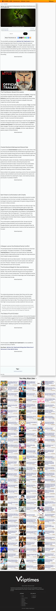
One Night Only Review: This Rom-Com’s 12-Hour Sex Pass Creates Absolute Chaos (31, 411)
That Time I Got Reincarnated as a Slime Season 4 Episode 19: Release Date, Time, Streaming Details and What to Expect (13, 479)
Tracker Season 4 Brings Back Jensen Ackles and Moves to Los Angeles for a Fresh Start (50, 406)
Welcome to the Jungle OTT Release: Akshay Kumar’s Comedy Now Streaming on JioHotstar (50, 457)
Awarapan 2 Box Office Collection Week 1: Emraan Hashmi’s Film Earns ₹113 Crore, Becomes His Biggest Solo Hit (13, 451)
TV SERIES (16, 407)
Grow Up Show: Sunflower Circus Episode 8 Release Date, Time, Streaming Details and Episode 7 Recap (13, 382)
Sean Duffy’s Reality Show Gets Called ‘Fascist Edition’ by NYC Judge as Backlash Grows (13, 543)
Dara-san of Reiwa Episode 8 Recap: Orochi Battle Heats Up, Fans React (31, 480)
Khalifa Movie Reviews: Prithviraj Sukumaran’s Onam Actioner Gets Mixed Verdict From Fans (13, 566)
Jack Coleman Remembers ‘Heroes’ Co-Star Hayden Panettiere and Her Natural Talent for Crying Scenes (13, 555)
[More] (30, 37)
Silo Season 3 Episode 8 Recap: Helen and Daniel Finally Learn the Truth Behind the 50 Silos (31, 503)
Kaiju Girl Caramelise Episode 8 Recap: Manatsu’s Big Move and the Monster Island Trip (13, 486)
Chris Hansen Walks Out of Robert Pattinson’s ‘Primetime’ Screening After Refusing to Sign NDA (50, 394)
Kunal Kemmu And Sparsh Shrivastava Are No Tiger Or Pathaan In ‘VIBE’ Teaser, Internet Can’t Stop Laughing (50, 411)
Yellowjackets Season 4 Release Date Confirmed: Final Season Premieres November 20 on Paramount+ (31, 508)
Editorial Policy (24, 602)
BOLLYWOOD (53, 413)
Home (23, 595)
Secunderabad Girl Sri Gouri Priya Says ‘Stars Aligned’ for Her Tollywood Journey (50, 446)
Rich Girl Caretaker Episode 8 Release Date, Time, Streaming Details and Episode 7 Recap (49, 423)
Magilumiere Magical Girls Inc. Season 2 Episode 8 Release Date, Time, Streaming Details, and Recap (31, 382)
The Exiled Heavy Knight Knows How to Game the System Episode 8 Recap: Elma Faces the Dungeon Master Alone (13, 514)
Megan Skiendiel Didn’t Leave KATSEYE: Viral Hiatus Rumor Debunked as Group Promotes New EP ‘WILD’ (49, 491)
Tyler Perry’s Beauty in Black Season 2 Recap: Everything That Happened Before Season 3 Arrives (12, 508)
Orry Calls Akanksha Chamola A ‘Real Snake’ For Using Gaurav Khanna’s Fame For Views (13, 521)
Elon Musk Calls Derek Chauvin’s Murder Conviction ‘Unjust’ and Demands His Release (13, 549)
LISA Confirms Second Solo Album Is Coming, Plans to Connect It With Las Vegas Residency (31, 463)
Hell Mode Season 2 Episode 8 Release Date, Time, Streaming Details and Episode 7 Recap (12, 474)
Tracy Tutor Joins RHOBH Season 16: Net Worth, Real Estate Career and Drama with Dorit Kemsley (31, 549)
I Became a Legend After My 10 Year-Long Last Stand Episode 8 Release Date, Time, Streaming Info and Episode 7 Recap (50, 474)
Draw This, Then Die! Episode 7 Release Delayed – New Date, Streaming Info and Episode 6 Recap (12, 462)
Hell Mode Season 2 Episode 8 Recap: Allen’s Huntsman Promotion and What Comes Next (31, 434)
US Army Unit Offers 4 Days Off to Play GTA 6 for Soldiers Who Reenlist (30, 446)
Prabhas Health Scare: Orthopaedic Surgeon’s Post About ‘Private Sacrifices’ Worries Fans (31, 566)
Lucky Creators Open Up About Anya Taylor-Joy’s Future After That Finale (12, 406)
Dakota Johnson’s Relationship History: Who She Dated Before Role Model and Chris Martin (12, 400)
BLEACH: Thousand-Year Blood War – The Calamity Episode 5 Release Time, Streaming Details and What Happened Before (13, 428)
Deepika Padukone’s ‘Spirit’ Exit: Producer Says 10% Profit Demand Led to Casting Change (31, 417)
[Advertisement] (18, 64)
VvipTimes (27, 608)
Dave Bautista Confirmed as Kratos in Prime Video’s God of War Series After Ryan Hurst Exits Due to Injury (50, 502)
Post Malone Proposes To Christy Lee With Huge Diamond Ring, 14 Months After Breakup (50, 538)
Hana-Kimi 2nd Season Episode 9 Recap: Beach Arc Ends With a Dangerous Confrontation (50, 515)
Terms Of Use (23, 605)
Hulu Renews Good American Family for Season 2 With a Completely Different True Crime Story (12, 537)
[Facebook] (18, 37)
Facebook (34, 597)
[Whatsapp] (25, 37)
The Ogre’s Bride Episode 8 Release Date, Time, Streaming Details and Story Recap (31, 388)
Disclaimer (23, 601)
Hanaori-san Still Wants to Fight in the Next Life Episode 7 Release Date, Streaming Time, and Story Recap (50, 399)
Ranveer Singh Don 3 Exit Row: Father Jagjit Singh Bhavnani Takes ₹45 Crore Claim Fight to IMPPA (49, 451)
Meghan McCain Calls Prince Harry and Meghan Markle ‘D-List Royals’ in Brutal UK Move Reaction (30, 543)
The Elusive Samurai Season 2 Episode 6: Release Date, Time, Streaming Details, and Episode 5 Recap (50, 468)
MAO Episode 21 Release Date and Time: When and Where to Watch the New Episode (31, 400)
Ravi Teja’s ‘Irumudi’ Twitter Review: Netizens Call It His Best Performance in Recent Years (13, 423)
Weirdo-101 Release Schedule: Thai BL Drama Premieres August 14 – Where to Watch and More (13, 561)
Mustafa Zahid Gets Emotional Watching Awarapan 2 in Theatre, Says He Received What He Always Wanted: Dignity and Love (31, 520)
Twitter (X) (34, 595)
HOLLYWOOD (32, 28)
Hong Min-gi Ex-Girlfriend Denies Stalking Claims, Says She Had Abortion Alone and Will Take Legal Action (31, 497)
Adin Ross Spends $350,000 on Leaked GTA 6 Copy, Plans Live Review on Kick (13, 411)
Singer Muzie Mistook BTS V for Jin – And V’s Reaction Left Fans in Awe (50, 497)
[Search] (25, 33)
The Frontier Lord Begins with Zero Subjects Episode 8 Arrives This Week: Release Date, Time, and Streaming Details (31, 474)
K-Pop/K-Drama (53, 390)
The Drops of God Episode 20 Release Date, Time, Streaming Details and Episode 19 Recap (12, 457)
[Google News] (28, 37)
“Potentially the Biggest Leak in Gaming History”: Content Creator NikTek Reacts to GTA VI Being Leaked (31, 405)
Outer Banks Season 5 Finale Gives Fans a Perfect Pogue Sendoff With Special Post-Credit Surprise (31, 538)
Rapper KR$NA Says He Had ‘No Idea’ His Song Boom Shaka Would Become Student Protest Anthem (13, 446)
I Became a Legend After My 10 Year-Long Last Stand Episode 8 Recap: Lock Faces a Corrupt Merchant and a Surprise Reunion (50, 434)
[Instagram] (23, 37)
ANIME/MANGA (53, 385)
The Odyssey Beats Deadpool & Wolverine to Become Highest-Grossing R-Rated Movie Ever (31, 451)
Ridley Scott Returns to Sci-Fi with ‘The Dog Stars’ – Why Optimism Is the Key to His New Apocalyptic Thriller (31, 468)
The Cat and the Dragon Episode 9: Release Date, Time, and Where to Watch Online (31, 423)
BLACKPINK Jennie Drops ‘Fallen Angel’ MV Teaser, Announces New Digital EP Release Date (50, 388)
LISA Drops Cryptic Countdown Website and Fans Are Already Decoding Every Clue (12, 497)
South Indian (16, 424)
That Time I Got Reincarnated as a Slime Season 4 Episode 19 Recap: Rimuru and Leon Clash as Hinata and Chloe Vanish (13, 439)
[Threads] (21, 37)
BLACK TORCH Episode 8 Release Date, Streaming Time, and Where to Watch (31, 428)
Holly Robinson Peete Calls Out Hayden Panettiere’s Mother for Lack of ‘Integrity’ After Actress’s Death (49, 549)
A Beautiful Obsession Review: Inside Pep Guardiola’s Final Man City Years (13, 417)
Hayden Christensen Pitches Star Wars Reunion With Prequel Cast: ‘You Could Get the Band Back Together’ (50, 532)
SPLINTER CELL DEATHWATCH (18, 371)
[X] (20, 37)
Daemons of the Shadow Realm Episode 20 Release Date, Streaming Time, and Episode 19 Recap (12, 434)
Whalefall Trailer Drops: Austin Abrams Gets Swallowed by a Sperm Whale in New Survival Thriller (49, 560)
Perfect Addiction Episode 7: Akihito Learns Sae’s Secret (30, 515)
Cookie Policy (23, 600)
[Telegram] (27, 37)
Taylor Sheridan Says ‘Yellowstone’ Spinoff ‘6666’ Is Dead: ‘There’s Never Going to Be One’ (49, 526)
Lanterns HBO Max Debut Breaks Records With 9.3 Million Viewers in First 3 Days (13, 503)
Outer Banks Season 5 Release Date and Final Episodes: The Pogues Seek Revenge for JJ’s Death (12, 532)
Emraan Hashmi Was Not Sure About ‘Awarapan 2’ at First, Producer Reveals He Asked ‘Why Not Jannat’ (50, 555)
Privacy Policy (23, 604)
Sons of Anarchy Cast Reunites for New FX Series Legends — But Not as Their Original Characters (31, 532)
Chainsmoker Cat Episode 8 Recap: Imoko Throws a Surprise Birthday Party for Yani (31, 486)
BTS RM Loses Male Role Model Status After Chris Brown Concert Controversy (31, 491)
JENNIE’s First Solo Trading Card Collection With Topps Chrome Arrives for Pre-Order (13, 491)
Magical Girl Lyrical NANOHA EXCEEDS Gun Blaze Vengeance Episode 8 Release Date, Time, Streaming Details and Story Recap (50, 383)
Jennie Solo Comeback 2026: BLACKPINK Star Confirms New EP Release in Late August (31, 561)
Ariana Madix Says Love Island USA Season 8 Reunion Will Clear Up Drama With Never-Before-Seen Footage (50, 520)
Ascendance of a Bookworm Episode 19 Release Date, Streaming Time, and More (49, 428)
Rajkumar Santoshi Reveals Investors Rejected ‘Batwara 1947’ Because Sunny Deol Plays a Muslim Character (50, 566)
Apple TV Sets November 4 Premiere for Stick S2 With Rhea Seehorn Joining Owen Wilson (50, 417)
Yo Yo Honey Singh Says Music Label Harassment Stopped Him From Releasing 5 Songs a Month (50, 440)
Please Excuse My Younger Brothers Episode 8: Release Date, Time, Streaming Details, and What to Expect (31, 457)
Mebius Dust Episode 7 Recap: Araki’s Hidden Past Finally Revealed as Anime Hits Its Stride (50, 480)
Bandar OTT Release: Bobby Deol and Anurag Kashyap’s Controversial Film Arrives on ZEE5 (13, 468)
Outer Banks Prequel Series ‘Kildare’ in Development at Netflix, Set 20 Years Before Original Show (31, 526)
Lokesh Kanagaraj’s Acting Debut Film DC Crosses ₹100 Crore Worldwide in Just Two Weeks (13, 394)
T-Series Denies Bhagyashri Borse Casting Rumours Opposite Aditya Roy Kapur (31, 555)
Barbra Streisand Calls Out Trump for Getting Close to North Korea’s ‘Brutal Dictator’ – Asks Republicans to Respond (50, 543)
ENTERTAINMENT (34, 407)
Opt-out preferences (24, 603)
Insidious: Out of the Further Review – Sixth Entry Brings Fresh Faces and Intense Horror (31, 394)
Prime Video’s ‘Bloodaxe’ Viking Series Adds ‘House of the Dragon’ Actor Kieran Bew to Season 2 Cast (13, 526)
